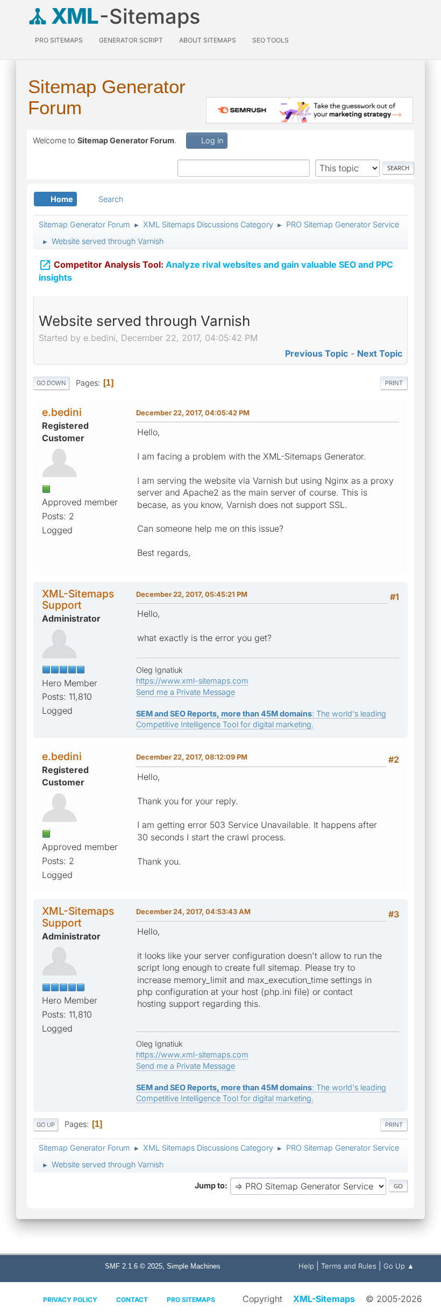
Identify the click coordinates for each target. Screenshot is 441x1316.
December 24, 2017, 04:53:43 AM (193, 911)
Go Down (51, 383)
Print (394, 383)
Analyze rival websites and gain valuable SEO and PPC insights (216, 271)
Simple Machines (193, 1266)
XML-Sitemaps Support (78, 599)
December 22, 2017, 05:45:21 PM (191, 594)
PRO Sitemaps (59, 40)
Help (306, 1266)
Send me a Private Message (185, 692)
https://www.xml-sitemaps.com (192, 680)
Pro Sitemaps (191, 1300)
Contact (132, 1300)
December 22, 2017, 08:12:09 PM (191, 757)
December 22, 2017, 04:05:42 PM (193, 412)
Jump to (210, 1185)
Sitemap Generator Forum (107, 97)
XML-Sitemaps (324, 1298)
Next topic (379, 353)
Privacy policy (70, 1300)
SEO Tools (270, 40)
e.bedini (62, 412)
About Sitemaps (207, 40)
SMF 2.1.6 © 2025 (133, 1266)
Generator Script (131, 40)
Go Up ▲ (398, 1266)
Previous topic (316, 353)
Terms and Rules (348, 1266)
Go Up (46, 1125)
